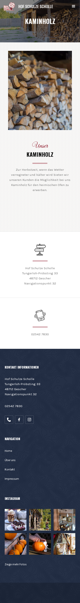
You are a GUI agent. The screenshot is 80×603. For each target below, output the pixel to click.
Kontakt (10, 469)
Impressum (12, 478)
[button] (73, 6)
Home (8, 450)
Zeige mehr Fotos (16, 564)
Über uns (10, 460)
